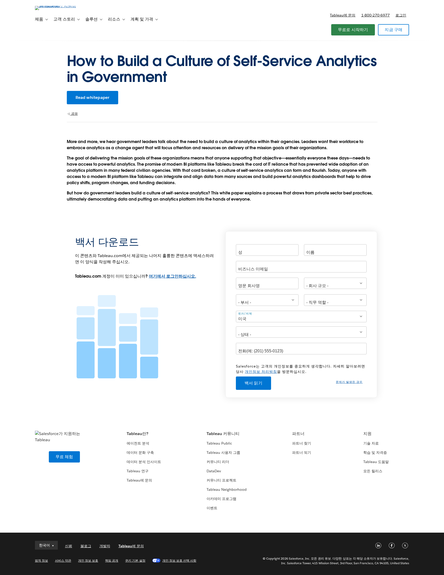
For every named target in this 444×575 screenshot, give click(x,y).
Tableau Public (219, 443)
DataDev (214, 471)
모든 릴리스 (372, 471)
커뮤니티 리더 (218, 461)
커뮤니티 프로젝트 (221, 480)
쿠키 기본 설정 (135, 560)
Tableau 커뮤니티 (223, 433)
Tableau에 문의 (342, 15)
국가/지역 (245, 313)
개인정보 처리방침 (261, 371)
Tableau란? (137, 433)
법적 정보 (41, 560)
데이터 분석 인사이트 (144, 461)
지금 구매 (393, 29)
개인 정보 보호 (88, 560)
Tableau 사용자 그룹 (223, 452)
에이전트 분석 (138, 443)
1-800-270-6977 (375, 15)
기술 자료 (371, 443)
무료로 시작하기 (353, 29)
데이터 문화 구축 (140, 452)
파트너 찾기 (301, 443)
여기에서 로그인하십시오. (172, 276)
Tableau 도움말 (376, 461)
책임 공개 (111, 560)
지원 (367, 433)
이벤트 (212, 508)
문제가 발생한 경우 (349, 382)
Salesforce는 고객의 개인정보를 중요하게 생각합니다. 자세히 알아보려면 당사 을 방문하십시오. (300, 369)
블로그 (85, 546)
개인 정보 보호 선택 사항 (179, 560)
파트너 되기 (301, 452)
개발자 (104, 546)
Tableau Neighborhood (227, 489)
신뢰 (68, 546)
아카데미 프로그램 (221, 498)
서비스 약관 (63, 560)
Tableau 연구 (138, 471)
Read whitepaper (92, 97)
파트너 (298, 433)
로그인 (400, 15)
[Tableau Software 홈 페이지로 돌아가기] (57, 5)
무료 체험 (64, 456)
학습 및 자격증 (375, 452)
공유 (74, 113)
